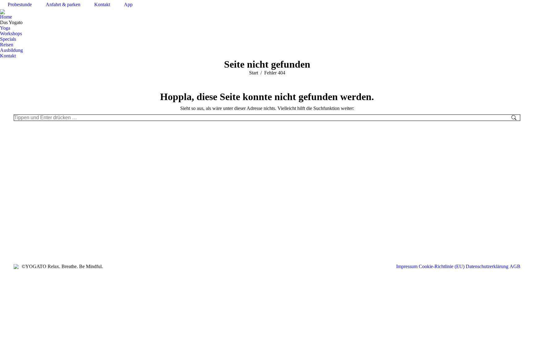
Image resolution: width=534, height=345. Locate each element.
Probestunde (20, 4)
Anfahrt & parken (63, 4)
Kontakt (102, 4)
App (128, 4)
